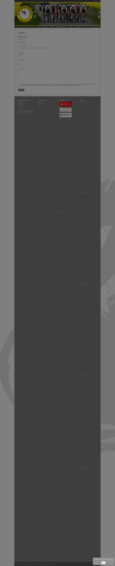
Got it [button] (103, 562)
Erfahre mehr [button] (110, 559)
